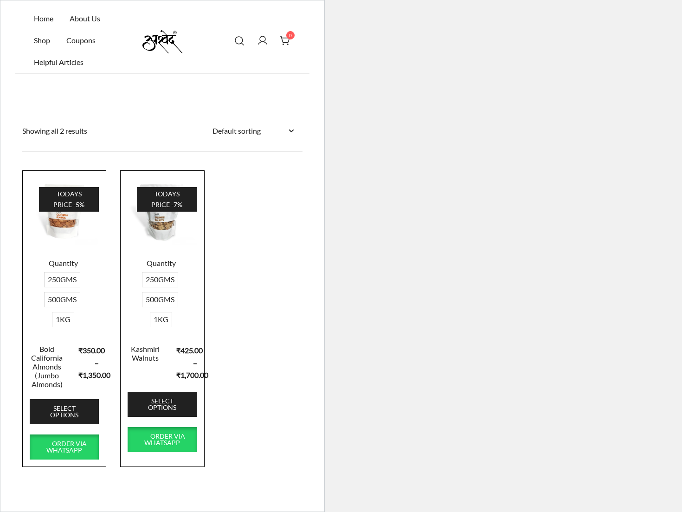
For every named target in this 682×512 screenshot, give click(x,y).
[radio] (62, 279)
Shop (42, 40)
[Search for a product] (239, 40)
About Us (85, 18)
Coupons (81, 40)
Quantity (63, 263)
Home (43, 18)
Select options (64, 411)
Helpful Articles (59, 62)
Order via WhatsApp (66, 447)
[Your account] (262, 40)
